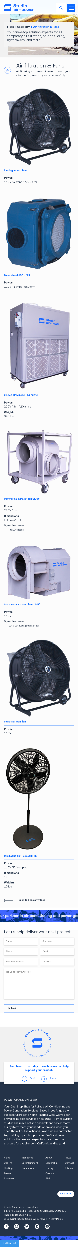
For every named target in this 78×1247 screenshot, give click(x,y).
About (48, 1158)
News (68, 1158)
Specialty (9, 1179)
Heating (8, 1168)
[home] (19, 8)
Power (7, 1173)
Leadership (51, 1163)
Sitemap (69, 1168)
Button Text (9, 1243)
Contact (69, 1163)
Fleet (7, 1158)
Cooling (8, 1163)
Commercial (28, 1168)
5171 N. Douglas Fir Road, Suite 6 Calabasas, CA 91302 (35, 1211)
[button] (70, 8)
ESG (47, 1179)
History (49, 1168)
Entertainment (30, 1163)
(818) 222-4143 (21, 1215)
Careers (49, 1173)
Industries (27, 1158)
